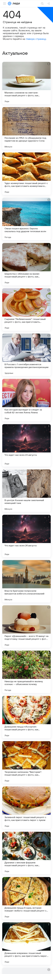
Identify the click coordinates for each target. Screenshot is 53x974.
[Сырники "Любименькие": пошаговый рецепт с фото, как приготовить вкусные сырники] (26, 309)
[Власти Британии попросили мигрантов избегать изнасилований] (26, 581)
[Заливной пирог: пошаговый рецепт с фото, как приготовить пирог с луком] (26, 807)
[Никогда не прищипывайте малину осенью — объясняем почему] (26, 672)
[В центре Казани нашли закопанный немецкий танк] (26, 490)
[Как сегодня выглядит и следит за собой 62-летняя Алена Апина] (26, 400)
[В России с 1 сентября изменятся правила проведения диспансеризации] (26, 355)
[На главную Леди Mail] (15, 3)
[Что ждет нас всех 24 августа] (26, 536)
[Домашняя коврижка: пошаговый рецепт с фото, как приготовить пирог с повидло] (26, 943)
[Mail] (9, 3)
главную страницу (36, 39)
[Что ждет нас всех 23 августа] (26, 445)
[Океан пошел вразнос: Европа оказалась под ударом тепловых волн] (26, 219)
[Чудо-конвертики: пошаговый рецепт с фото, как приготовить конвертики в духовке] (26, 173)
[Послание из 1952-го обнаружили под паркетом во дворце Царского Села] (26, 128)
